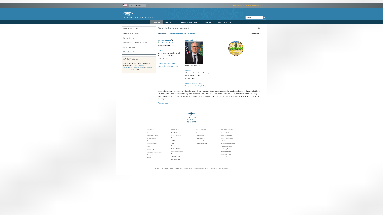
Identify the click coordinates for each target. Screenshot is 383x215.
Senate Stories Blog (226, 154)
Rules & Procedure (176, 148)
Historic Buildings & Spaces (228, 143)
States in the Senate (130, 52)
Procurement (213, 168)
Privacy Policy (188, 168)
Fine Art (198, 133)
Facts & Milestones (129, 47)
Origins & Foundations (226, 138)
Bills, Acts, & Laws (176, 135)
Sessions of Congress (176, 154)
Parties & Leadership (226, 141)
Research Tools (225, 157)
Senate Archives (175, 156)
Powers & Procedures (226, 135)
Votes (172, 143)
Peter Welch (189, 40)
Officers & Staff (225, 133)
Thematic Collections (201, 143)
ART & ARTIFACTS (201, 130)
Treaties (173, 140)
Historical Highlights (226, 151)
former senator (138, 68)
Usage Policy (178, 168)
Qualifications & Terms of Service (135, 43)
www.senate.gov (223, 168)
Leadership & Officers (131, 33)
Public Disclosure (175, 159)
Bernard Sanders (164, 40)
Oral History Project (226, 149)
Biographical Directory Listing (168, 66)
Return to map (163, 103)
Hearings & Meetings (152, 155)
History (149, 157)
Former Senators (129, 38)
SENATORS (150, 130)
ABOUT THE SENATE (227, 130)
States (148, 146)
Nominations (174, 138)
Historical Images (200, 138)
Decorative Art (200, 135)
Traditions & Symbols (226, 146)
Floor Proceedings (176, 146)
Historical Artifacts (201, 141)
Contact (161, 50)
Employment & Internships (201, 168)
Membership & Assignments (154, 152)
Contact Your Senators (131, 29)
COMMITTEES (151, 149)
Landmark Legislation (177, 151)
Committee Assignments (166, 63)
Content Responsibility (167, 168)
